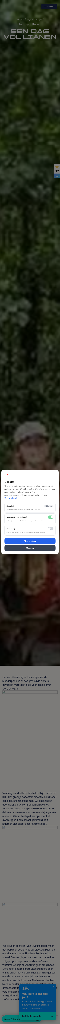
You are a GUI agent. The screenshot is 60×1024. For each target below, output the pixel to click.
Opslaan (30, 548)
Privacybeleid (11, 498)
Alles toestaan (30, 541)
